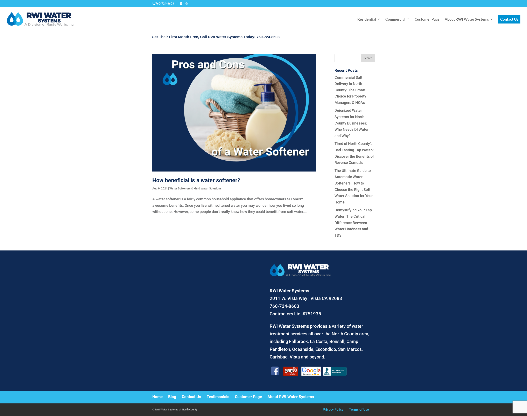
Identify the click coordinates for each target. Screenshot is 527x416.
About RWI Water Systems (467, 19)
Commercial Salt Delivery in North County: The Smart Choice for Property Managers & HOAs (350, 90)
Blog (172, 396)
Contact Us (509, 19)
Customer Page (427, 19)
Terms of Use (359, 409)
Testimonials (218, 396)
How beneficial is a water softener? (196, 180)
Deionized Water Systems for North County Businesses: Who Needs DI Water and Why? (351, 123)
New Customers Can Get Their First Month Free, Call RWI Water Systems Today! (166, 37)
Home (157, 396)
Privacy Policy (333, 409)
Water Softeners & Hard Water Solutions (195, 188)
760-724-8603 (164, 3)
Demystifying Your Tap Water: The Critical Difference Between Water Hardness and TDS (353, 222)
